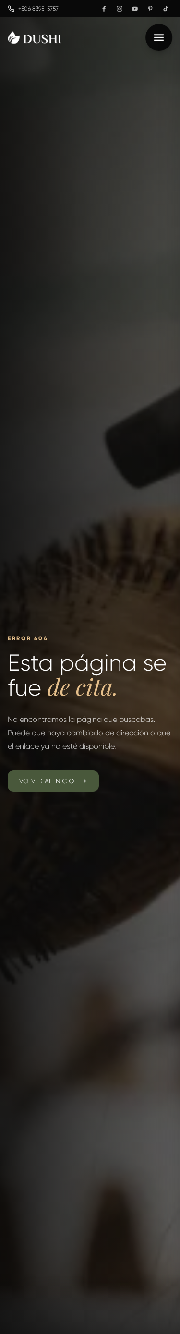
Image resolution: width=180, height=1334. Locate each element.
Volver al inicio (46, 781)
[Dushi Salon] (34, 37)
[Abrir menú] (158, 37)
